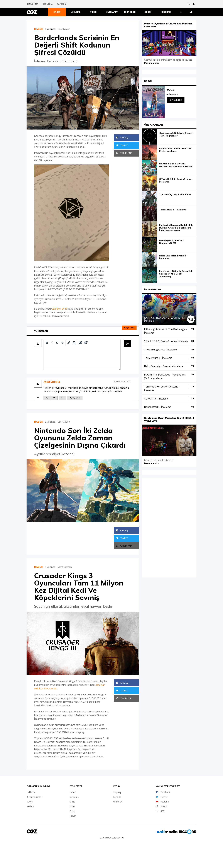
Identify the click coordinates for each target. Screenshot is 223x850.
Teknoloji (130, 11)
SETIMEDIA (47, 4)
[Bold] (46, 342)
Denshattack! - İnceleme (157, 407)
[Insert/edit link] (68, 342)
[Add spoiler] (80, 342)
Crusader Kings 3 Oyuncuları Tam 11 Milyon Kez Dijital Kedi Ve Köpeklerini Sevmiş (78, 586)
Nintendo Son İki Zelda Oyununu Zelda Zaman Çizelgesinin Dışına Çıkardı (80, 437)
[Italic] (52, 342)
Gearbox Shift (59, 308)
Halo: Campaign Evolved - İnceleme (173, 257)
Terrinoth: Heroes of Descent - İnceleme (161, 388)
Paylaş (124, 137)
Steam (163, 806)
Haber (56, 11)
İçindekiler (175, 100)
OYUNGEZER (32, 4)
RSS (162, 811)
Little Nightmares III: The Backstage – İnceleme (165, 331)
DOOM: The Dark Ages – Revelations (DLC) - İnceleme (165, 376)
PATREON (61, 4)
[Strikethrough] (62, 342)
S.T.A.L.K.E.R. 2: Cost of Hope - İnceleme (176, 180)
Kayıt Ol (117, 796)
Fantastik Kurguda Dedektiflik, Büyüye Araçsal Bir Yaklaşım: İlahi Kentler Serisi (176, 228)
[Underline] (57, 342)
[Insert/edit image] (74, 342)
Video (93, 11)
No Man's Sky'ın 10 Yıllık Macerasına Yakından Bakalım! (175, 165)
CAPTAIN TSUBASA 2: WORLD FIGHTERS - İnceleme (169, 319)
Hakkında (31, 792)
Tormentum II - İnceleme (172, 209)
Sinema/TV (111, 11)
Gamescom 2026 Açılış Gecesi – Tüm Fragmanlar (176, 134)
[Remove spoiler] (85, 342)
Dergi (148, 11)
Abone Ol (117, 801)
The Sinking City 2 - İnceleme (175, 194)
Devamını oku (151, 62)
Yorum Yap (126, 153)
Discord (166, 11)
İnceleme (75, 11)
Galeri (72, 806)
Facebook (165, 792)
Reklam (30, 806)
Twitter (163, 796)
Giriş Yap (117, 792)
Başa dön (129, 327)
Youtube (164, 801)
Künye (30, 801)
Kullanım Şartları (34, 796)
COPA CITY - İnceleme (156, 398)
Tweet (124, 145)
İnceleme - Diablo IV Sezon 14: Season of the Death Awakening (176, 274)
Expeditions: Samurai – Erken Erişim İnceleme (175, 149)
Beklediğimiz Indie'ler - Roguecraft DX (171, 241)
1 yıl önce (51, 28)
